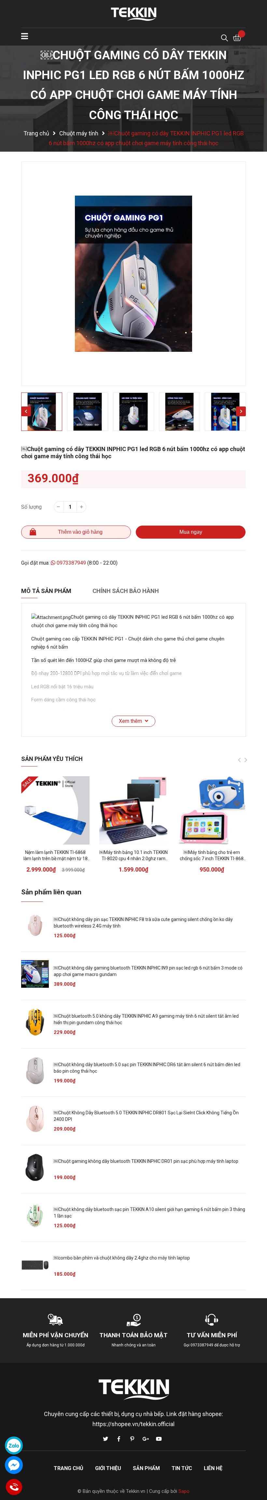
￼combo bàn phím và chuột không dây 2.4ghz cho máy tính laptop (122, 1257)
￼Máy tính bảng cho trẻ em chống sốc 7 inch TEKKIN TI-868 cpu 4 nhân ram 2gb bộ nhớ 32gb (211, 859)
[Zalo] (14, 1445)
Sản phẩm (146, 1468)
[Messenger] (14, 1465)
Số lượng (31, 507)
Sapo (184, 1491)
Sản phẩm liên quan (51, 892)
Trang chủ (68, 1468)
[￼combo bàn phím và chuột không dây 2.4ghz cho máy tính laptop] (35, 1264)
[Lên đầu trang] (255, 1469)
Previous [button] (26, 411)
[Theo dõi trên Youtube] (159, 1439)
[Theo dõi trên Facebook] (119, 1439)
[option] (133, 273)
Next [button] (241, 411)
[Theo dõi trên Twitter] (105, 1439)
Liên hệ (213, 1468)
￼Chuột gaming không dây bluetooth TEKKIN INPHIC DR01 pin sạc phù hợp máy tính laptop (146, 1161)
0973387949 (71, 563)
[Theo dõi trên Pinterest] (132, 1439)
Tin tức (182, 1468)
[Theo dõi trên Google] (145, 1439)
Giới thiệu (108, 1468)
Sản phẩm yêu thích (52, 758)
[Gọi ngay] (14, 1487)
